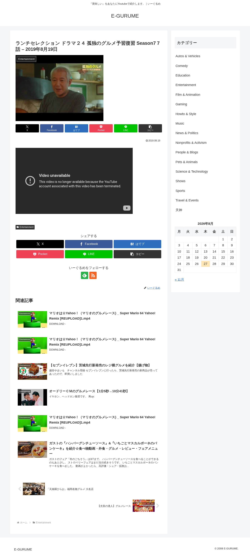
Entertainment (26, 227)
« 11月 (179, 279)
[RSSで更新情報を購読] (93, 275)
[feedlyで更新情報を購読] (84, 275)
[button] (150, 128)
